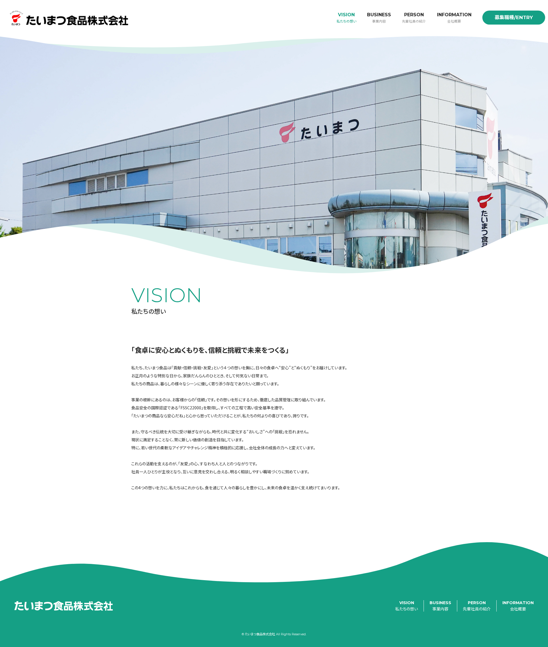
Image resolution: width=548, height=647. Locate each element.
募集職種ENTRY (514, 17)
